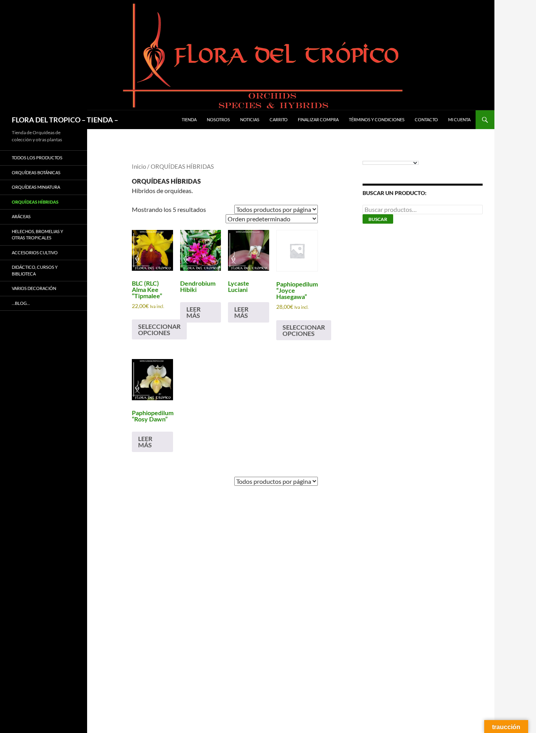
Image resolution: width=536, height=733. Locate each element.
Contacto (426, 119)
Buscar (377, 219)
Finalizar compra (318, 119)
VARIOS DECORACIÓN (34, 288)
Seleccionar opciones (159, 329)
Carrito (279, 119)
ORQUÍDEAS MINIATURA (36, 187)
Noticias (249, 119)
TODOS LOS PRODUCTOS (37, 157)
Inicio (139, 166)
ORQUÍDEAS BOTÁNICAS (36, 172)
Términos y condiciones (377, 119)
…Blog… (21, 303)
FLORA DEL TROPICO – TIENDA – (65, 119)
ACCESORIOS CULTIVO (35, 252)
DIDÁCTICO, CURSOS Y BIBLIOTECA (35, 270)
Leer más (193, 312)
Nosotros (218, 119)
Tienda (189, 119)
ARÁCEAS (21, 216)
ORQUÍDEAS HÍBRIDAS (35, 201)
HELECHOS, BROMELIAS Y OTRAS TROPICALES (37, 235)
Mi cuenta (459, 119)
